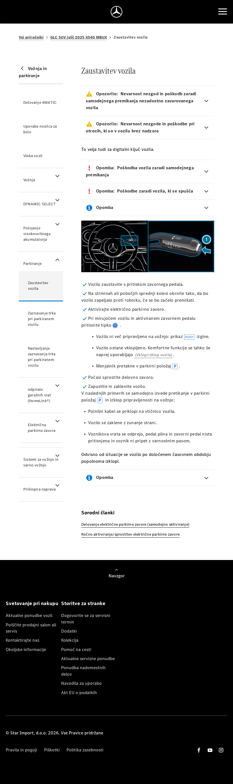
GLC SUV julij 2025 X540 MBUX (78, 37)
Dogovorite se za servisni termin (85, 618)
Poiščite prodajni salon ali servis (31, 628)
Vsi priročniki (31, 37)
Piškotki (52, 750)
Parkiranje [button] (32, 263)
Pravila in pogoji (21, 750)
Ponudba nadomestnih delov (83, 671)
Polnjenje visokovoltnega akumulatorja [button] (37, 233)
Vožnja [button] (29, 180)
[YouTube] (210, 750)
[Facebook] (198, 750)
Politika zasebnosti (84, 750)
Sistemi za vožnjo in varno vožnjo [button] (41, 462)
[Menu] (222, 11)
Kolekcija (69, 640)
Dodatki (69, 631)
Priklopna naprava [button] (39, 489)
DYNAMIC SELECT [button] (39, 204)
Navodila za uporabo (81, 683)
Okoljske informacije (26, 649)
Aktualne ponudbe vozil (29, 615)
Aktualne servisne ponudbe (88, 659)
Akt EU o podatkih (79, 693)
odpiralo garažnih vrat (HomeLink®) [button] (39, 395)
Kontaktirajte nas (22, 640)
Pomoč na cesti (76, 649)
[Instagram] (221, 750)
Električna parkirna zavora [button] (41, 427)
